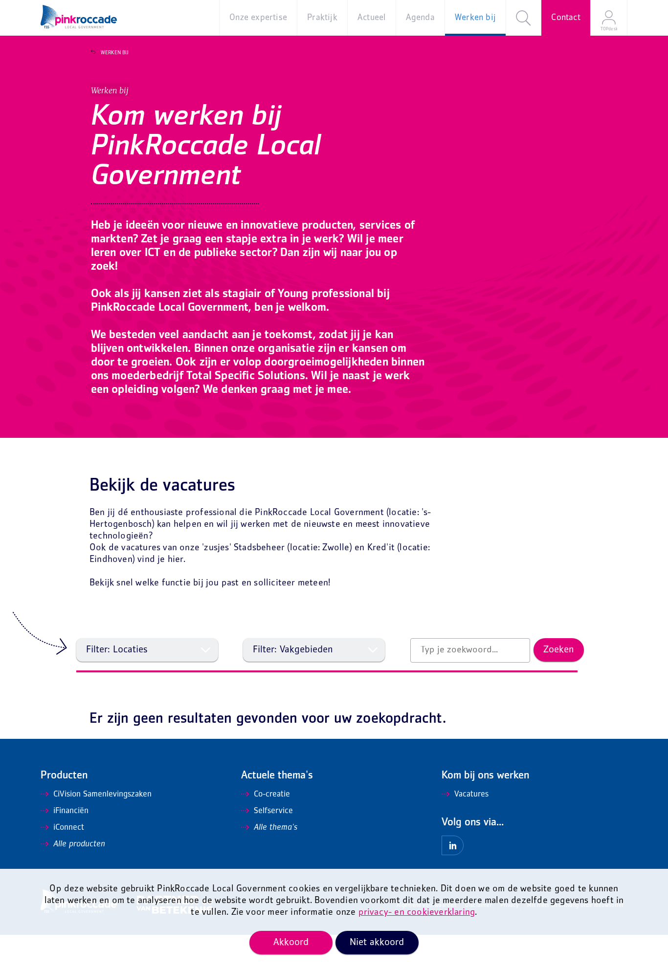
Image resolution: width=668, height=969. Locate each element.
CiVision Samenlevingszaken (102, 794)
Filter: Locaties (116, 650)
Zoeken (558, 650)
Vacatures (471, 794)
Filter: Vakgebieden (293, 650)
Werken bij (115, 52)
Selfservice (273, 811)
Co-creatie (272, 794)
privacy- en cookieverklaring (416, 912)
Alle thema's (275, 828)
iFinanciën (71, 811)
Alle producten (79, 844)
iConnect (68, 828)
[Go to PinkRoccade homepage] (79, 16)
